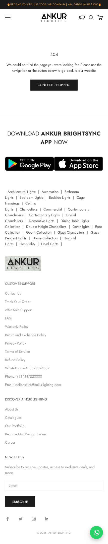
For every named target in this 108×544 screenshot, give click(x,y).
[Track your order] (82, 17)
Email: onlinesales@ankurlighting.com (33, 384)
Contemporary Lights (44, 215)
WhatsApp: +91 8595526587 (27, 368)
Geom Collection (38, 232)
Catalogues (13, 417)
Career (10, 442)
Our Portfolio (15, 425)
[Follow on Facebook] (7, 518)
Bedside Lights (60, 197)
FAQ (8, 318)
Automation (50, 191)
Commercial (52, 209)
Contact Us (13, 293)
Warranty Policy (16, 326)
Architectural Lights (22, 191)
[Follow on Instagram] (33, 518)
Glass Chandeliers (71, 232)
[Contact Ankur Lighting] (96, 532)
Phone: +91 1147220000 (23, 376)
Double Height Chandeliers (46, 226)
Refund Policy (15, 359)
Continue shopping (54, 85)
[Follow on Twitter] (20, 518)
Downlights (81, 226)
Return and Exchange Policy (25, 334)
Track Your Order (18, 301)
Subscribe (20, 501)
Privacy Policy (15, 343)
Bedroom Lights (31, 197)
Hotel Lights (50, 243)
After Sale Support (18, 309)
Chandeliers (28, 209)
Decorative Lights (42, 220)
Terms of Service (17, 351)
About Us (12, 409)
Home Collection (45, 238)
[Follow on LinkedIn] (46, 518)
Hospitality (27, 243)
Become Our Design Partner (26, 434)
